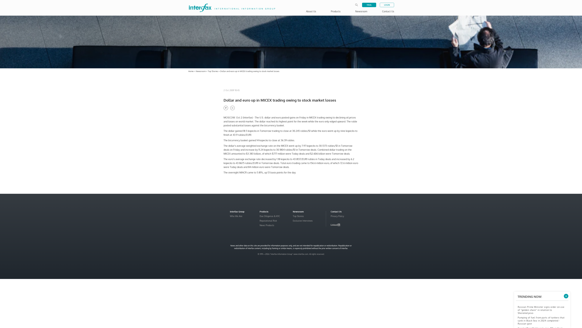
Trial (369, 5)
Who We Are (236, 216)
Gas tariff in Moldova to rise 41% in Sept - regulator (541, 320)
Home (191, 71)
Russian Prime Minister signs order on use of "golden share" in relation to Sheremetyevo (541, 300)
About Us (311, 11)
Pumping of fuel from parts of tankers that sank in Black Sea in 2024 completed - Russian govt (541, 310)
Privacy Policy (337, 216)
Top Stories (213, 71)
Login (387, 5)
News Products (267, 225)
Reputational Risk (268, 220)
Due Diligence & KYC (270, 216)
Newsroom (201, 71)
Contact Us (388, 11)
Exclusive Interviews (303, 220)
